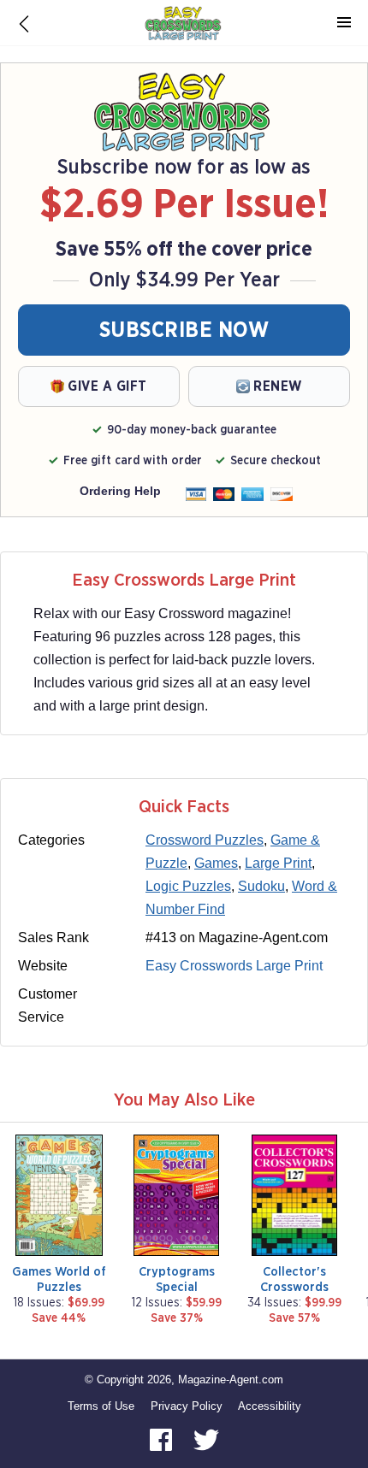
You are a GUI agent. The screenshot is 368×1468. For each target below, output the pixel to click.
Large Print (278, 863)
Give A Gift (107, 386)
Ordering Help (120, 491)
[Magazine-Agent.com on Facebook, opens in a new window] (162, 1438)
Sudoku (261, 886)
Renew (277, 386)
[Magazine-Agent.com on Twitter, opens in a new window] (206, 1438)
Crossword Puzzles (204, 840)
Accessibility (269, 1406)
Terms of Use (101, 1406)
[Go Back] (24, 23)
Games (216, 863)
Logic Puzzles (188, 886)
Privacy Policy (187, 1406)
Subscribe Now (184, 330)
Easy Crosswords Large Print (234, 965)
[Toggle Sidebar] (344, 23)
